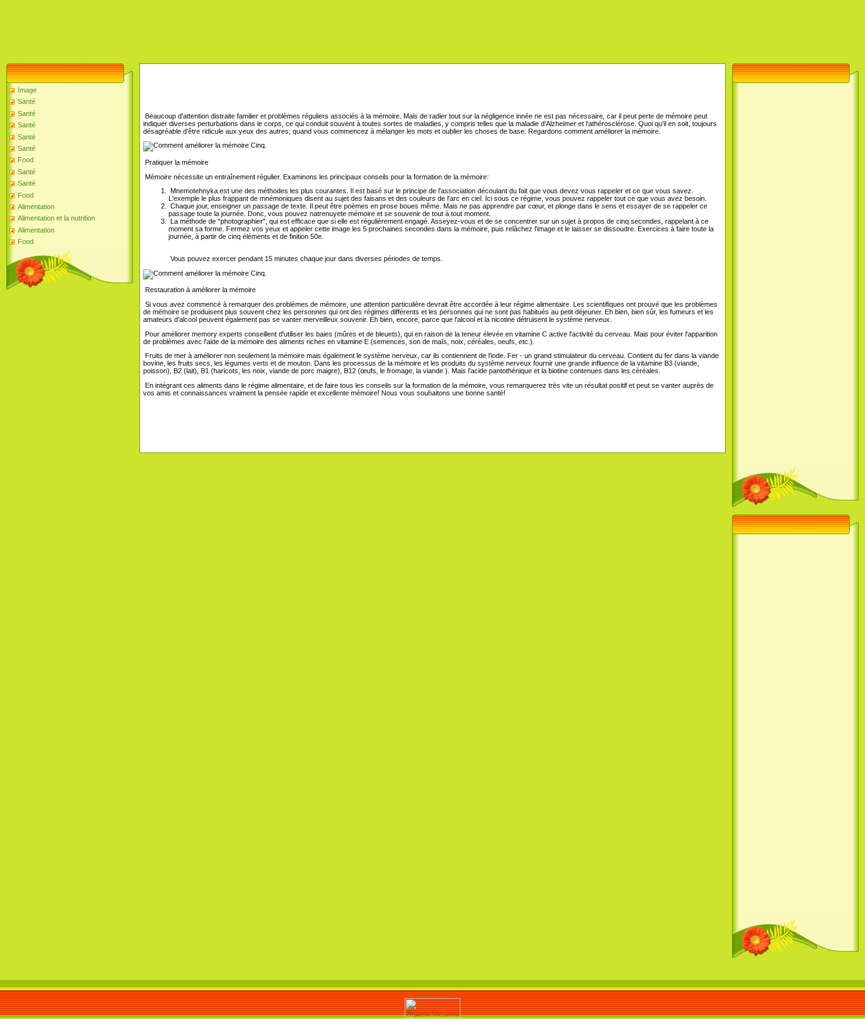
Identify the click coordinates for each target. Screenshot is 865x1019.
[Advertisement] (230, 28)
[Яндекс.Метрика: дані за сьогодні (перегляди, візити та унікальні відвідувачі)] (432, 1008)
